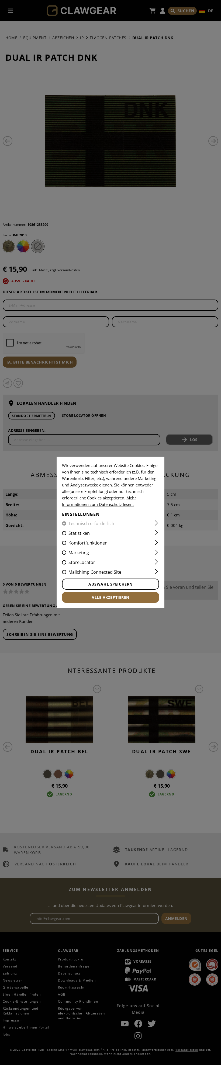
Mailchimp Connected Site (94, 572)
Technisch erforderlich (91, 523)
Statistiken (79, 533)
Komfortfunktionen (88, 543)
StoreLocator (81, 562)
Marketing (78, 553)
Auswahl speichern (110, 584)
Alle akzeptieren (110, 597)
